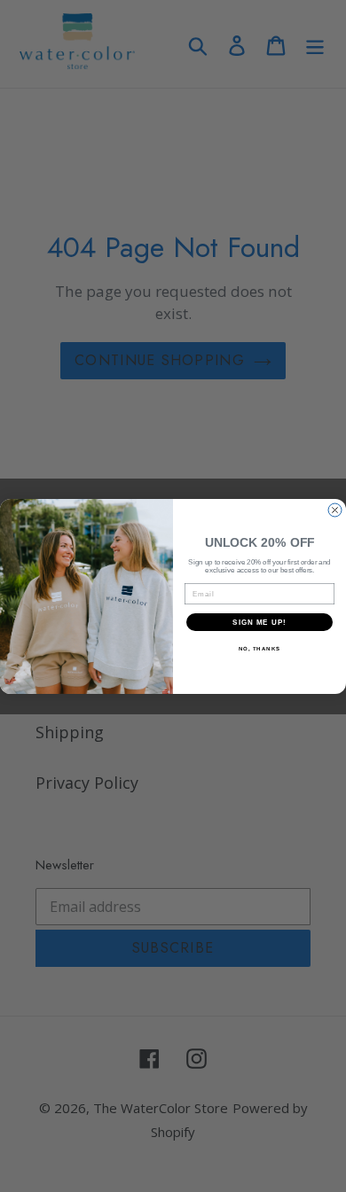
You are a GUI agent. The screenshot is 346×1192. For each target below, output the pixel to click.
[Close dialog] (335, 510)
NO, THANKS (260, 648)
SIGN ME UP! (259, 622)
